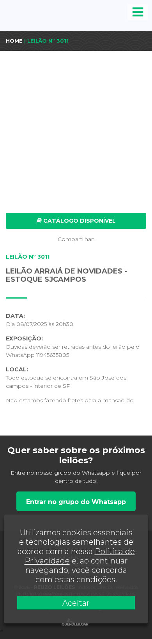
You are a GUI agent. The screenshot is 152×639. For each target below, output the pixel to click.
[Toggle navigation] (137, 12)
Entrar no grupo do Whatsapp (76, 502)
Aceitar (76, 603)
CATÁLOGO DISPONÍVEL (79, 220)
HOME (14, 41)
